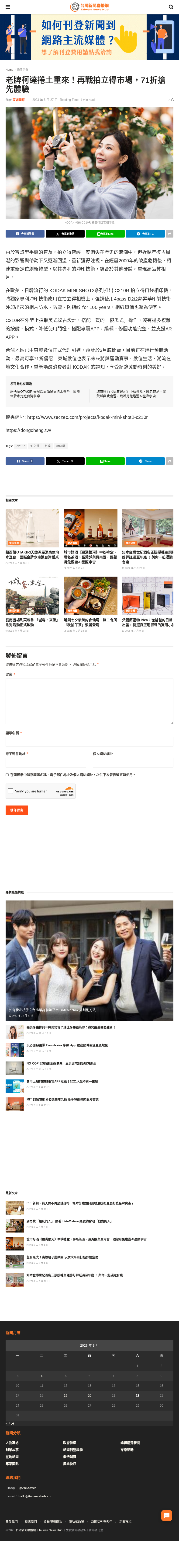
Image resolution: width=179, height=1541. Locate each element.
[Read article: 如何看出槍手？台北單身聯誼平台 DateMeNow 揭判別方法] (89, 960)
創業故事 (12, 1450)
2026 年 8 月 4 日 (76, 568)
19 (65, 1395)
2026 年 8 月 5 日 (38, 1227)
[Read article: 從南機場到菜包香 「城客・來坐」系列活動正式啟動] (32, 596)
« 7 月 (10, 1423)
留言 (11, 674)
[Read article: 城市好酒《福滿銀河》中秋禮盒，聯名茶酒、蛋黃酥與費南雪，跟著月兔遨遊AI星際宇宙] (90, 528)
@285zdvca (28, 1488)
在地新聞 (12, 1457)
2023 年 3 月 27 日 (45, 100)
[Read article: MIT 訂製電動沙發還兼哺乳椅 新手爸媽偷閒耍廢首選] (15, 1104)
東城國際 (19, 100)
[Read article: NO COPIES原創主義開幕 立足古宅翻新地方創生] (15, 1068)
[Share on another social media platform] (169, 234)
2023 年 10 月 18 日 (40, 1033)
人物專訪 (12, 1443)
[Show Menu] (8, 7)
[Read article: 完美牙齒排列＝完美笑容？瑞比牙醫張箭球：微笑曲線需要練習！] (15, 1032)
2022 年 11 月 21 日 (40, 1069)
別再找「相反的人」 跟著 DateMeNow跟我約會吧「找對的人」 (70, 1221)
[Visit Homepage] (89, 7)
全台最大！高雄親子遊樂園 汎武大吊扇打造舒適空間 (62, 1257)
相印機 (60, 446)
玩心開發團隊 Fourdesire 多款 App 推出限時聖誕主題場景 (67, 1045)
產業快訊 (69, 1464)
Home (9, 69)
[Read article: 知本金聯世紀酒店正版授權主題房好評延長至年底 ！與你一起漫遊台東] (149, 528)
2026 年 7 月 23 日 (18, 631)
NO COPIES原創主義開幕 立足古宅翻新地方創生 (61, 1063)
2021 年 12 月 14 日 (40, 1051)
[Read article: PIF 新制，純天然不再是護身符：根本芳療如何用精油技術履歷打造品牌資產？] (15, 1208)
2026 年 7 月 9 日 (134, 631)
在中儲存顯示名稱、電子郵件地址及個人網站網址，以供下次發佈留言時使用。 (73, 775)
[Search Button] (171, 7)
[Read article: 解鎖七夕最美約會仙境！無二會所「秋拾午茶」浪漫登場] (90, 596)
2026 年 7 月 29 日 (134, 568)
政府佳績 (69, 1443)
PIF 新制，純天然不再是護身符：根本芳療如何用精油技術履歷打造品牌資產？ (80, 1203)
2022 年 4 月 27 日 (39, 1105)
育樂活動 (127, 1450)
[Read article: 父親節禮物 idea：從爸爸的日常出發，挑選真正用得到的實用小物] (149, 596)
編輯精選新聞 (130, 1443)
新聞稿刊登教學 (101, 1521)
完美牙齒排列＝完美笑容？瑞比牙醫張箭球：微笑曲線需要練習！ (71, 1027)
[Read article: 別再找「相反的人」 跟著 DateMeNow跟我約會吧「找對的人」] (15, 1226)
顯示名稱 (14, 733)
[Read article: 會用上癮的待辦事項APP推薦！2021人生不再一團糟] (15, 1086)
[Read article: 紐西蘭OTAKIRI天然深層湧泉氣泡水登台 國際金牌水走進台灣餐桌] (32, 528)
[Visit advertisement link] (89, 37)
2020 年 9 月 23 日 (39, 1087)
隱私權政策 (76, 1521)
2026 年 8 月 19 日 (39, 1209)
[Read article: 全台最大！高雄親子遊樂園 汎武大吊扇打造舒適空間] (15, 1261)
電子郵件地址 (17, 753)
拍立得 (34, 446)
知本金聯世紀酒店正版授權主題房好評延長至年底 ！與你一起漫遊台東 (148, 557)
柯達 (48, 446)
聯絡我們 (31, 1521)
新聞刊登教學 (73, 1450)
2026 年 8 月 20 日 (18, 563)
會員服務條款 (53, 1521)
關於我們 (12, 1521)
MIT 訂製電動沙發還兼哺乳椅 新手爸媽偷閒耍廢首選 (63, 1099)
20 (89, 1395)
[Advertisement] (89, 480)
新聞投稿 (125, 1521)
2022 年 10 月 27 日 (22, 1015)
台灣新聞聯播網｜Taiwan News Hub (39, 1530)
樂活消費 (22, 69)
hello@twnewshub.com (35, 1496)
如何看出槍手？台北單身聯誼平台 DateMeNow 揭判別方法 (52, 1010)
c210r (21, 446)
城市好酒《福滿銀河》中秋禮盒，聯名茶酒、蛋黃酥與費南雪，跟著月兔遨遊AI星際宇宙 (90, 557)
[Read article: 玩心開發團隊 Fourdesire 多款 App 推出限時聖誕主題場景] (15, 1050)
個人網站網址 (103, 754)
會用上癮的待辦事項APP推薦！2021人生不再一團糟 (62, 1081)
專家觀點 (12, 1464)
